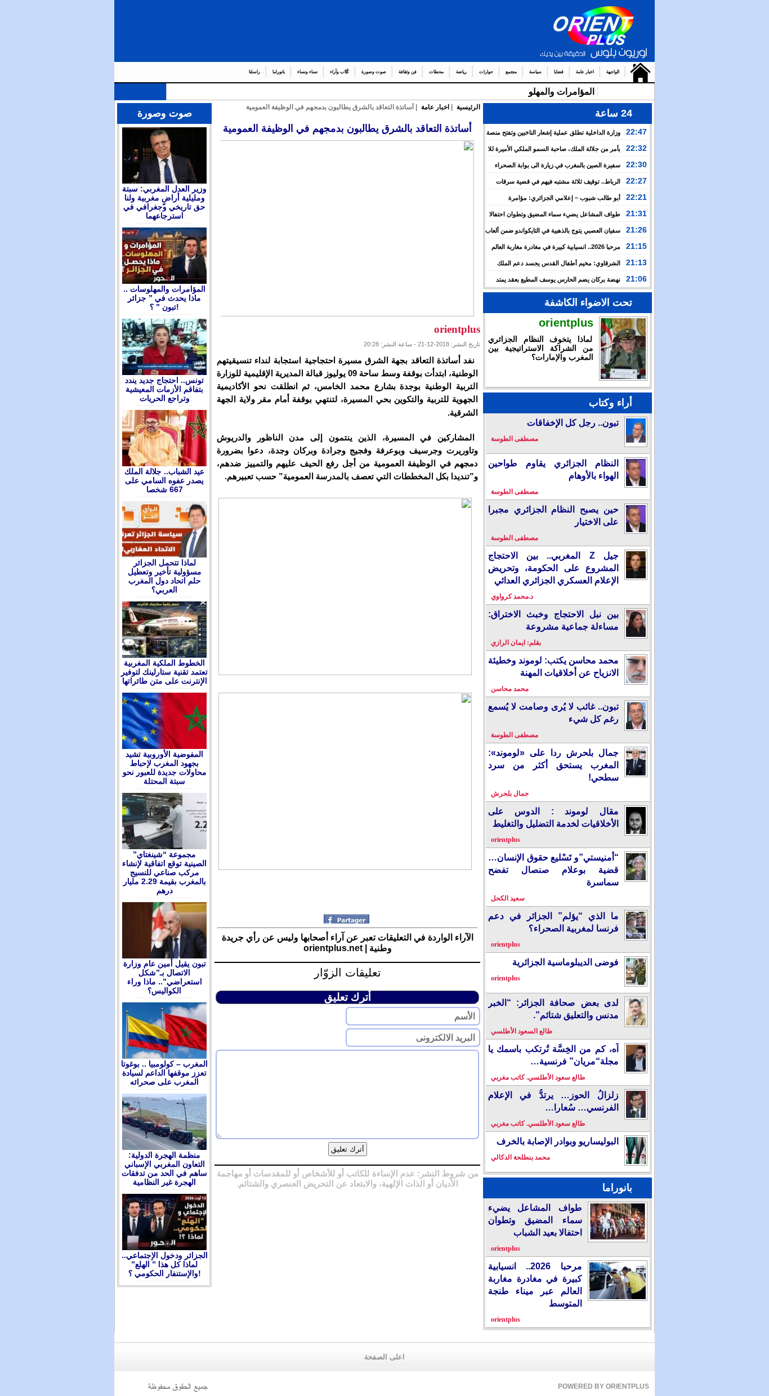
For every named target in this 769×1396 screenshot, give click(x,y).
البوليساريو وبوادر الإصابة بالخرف (558, 1141)
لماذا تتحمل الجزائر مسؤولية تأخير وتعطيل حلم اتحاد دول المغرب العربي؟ (165, 576)
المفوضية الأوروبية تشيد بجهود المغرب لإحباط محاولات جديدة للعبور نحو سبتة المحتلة (165, 768)
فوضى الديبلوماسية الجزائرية (565, 962)
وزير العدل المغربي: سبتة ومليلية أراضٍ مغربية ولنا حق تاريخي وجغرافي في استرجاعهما (164, 202)
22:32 (636, 148)
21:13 (636, 262)
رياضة (461, 71)
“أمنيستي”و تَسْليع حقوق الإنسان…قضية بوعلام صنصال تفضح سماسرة (553, 870)
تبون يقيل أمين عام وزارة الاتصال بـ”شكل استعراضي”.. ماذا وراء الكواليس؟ (164, 977)
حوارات (486, 71)
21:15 (636, 246)
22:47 (636, 131)
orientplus (566, 322)
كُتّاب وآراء (339, 71)
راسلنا (254, 71)
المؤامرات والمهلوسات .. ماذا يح (535, 91)
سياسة (535, 71)
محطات (436, 71)
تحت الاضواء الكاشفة (588, 302)
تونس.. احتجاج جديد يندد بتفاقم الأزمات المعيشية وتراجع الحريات (164, 389)
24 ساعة (613, 113)
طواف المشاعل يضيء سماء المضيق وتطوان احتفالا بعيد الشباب (535, 1220)
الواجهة (612, 71)
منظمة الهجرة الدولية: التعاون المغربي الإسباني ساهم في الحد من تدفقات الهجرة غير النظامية (164, 1168)
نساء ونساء (307, 71)
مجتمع (511, 71)
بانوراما (278, 71)
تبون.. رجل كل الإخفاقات (573, 422)
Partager (348, 919)
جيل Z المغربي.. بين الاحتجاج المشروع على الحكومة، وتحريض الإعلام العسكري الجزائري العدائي (553, 568)
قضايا (559, 71)
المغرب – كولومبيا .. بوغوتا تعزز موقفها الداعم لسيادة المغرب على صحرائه (164, 1072)
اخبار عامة (585, 71)
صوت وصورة (373, 71)
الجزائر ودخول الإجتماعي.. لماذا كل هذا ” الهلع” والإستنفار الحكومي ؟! (165, 1264)
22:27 (636, 180)
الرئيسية (637, 72)
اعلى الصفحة (384, 1357)
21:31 (636, 213)
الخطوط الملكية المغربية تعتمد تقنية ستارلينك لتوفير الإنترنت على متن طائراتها (164, 671)
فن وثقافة (408, 71)
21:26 (636, 229)
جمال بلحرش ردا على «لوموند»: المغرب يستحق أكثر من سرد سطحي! (553, 765)
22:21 (636, 197)
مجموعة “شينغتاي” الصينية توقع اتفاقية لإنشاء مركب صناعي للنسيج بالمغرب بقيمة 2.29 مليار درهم (164, 872)
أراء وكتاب (610, 402)
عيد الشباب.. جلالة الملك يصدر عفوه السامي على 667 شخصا (164, 480)
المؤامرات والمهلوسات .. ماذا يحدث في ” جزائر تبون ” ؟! (164, 297)
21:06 (636, 278)
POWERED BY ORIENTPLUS (603, 1386)
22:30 (636, 164)
